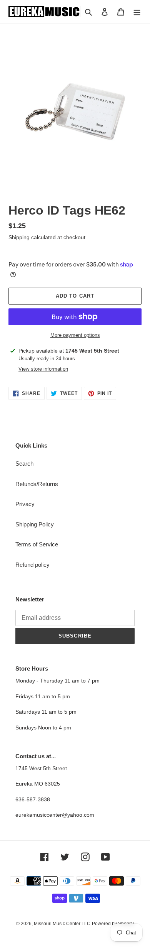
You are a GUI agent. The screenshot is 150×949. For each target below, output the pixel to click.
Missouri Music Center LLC (62, 923)
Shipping (19, 237)
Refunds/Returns (36, 484)
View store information (43, 369)
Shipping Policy (34, 524)
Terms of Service (36, 544)
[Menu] (137, 11)
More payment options (75, 335)
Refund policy (32, 564)
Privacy (25, 504)
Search (24, 463)
